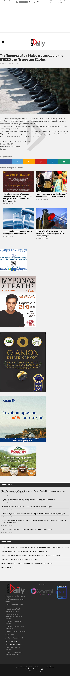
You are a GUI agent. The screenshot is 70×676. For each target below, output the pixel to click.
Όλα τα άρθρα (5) (7, 567)
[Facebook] (17, 2)
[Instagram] (22, 2)
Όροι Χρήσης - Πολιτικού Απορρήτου (35, 669)
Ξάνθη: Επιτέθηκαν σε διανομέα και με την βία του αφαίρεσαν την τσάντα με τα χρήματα (32, 555)
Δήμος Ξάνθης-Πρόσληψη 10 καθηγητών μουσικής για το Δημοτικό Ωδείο (26, 529)
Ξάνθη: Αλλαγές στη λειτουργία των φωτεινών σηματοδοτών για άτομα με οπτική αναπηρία (50, 233)
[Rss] (26, 2)
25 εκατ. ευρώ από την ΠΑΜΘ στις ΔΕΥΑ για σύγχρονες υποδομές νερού (26, 507)
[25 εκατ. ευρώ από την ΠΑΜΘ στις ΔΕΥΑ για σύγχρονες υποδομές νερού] (18, 219)
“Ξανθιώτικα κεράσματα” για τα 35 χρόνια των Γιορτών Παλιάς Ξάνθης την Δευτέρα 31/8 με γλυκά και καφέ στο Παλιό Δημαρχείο (33, 492)
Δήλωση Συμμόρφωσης (35, 671)
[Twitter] (20, 2)
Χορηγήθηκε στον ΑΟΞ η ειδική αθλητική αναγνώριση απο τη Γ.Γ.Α (24, 551)
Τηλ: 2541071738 (11, 641)
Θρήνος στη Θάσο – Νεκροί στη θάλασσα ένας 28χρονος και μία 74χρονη (26, 563)
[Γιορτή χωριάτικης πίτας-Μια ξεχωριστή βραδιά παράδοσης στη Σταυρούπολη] (51, 182)
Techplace (51, 667)
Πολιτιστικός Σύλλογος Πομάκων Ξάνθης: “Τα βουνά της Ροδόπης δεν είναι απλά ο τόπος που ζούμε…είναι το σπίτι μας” (33, 521)
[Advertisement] (35, 19)
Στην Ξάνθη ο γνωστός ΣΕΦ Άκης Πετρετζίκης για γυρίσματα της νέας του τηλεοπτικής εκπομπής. (35, 547)
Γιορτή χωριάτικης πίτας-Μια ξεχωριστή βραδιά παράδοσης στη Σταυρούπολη (28, 500)
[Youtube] (24, 2)
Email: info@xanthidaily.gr (13, 644)
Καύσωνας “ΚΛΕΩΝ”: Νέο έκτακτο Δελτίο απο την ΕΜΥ (20, 559)
